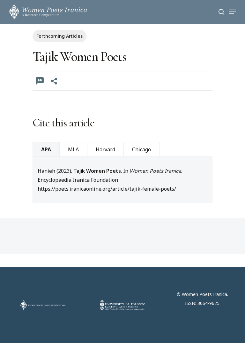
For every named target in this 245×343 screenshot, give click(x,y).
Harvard (105, 149)
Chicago (141, 149)
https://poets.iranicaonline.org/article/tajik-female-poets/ (107, 188)
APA (46, 149)
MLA (73, 149)
